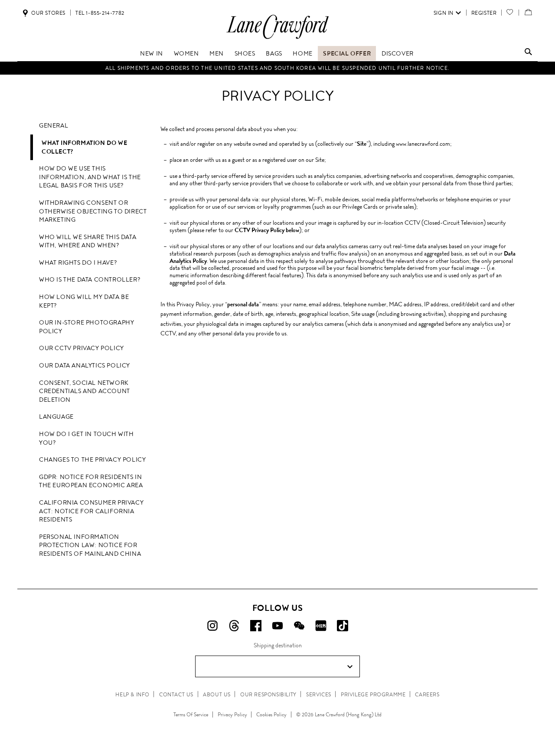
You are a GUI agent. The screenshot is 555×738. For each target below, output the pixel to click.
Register (484, 13)
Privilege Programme (373, 695)
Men (216, 53)
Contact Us (176, 695)
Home (302, 53)
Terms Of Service (190, 714)
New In (151, 53)
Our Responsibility (268, 695)
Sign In (444, 13)
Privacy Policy (232, 714)
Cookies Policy (271, 714)
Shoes (245, 53)
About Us (217, 695)
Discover (398, 53)
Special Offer (347, 53)
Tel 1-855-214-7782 (99, 13)
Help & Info (132, 695)
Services (318, 695)
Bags (274, 53)
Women (186, 53)
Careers (427, 695)
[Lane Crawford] (277, 38)
